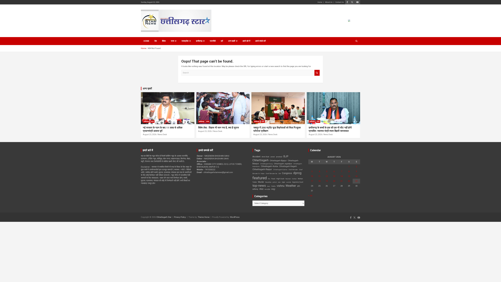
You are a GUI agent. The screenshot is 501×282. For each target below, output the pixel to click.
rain (279, 182)
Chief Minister (293, 170)
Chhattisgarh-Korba (269, 166)
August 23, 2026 (149, 134)
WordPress (235, 217)
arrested (279, 157)
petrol (275, 182)
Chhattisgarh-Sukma (280, 170)
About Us (328, 2)
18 (319, 181)
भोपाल (261, 189)
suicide (288, 182)
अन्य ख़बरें (147, 88)
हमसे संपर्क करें (260, 41)
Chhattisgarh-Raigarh (288, 166)
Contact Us (339, 2)
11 (319, 176)
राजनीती (213, 41)
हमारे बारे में (246, 41)
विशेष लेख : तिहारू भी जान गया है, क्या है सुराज (218, 127)
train (268, 186)
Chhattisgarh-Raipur (262, 169)
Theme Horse (204, 217)
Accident (256, 156)
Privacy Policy (180, 217)
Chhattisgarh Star (163, 217)
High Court (280, 179)
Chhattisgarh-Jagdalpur (283, 164)
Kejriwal (288, 179)
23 (356, 181)
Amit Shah (265, 157)
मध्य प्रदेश (267, 189)
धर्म (222, 41)
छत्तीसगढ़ (199, 41)
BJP (285, 156)
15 (349, 176)
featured (259, 178)
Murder (261, 182)
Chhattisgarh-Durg (266, 164)
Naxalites (268, 182)
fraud (273, 179)
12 (327, 176)
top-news (259, 185)
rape (283, 182)
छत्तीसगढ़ (255, 189)
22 (349, 181)
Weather (291, 185)
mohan (294, 179)
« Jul (310, 195)
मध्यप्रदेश (185, 41)
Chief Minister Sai (271, 173)
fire (269, 179)
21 (342, 181)
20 (334, 181)
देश (155, 41)
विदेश (164, 41)
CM (279, 173)
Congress (287, 173)
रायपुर (273, 189)
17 (312, 181)
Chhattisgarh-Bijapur (278, 161)
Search (317, 73)
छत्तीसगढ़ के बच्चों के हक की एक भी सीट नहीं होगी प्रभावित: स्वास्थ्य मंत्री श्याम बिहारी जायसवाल (330, 129)
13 (334, 176)
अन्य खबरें (231, 41)
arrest (272, 157)
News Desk (162, 134)
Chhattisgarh (260, 160)
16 (356, 176)
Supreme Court (297, 182)
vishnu (280, 185)
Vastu (273, 186)
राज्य (172, 41)
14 (342, 176)
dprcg (297, 173)
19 (327, 181)
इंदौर (298, 186)
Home (320, 2)
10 (312, 176)
